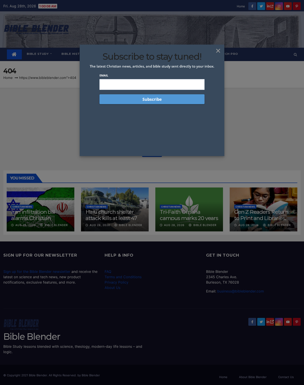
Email (103, 75)
